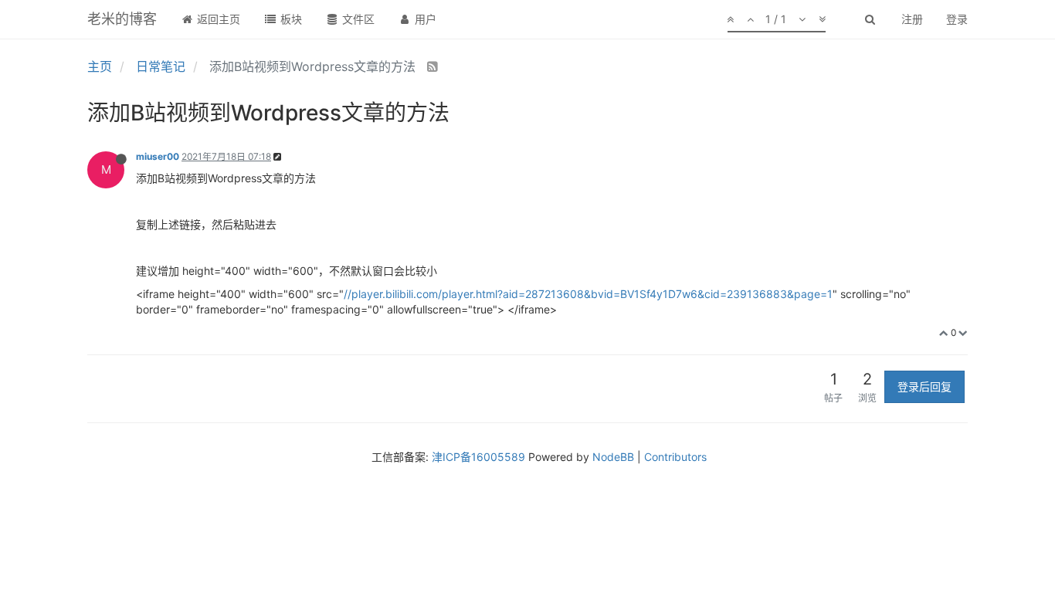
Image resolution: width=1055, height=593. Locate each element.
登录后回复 (924, 386)
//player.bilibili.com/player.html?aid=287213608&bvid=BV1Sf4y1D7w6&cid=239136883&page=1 (588, 293)
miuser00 (157, 156)
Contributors (675, 456)
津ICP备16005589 (478, 456)
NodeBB (613, 456)
